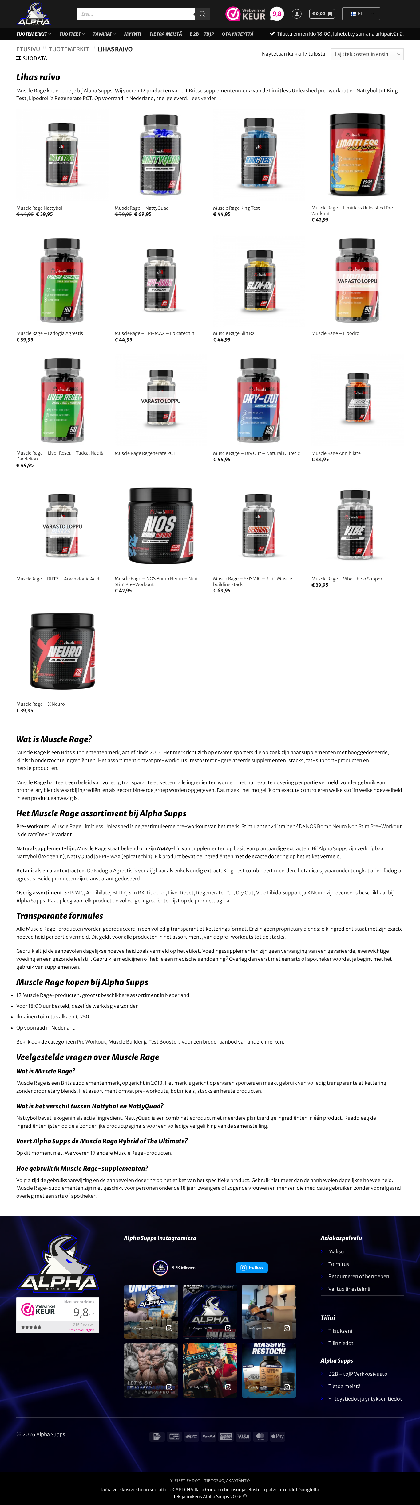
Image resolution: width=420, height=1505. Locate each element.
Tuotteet (70, 34)
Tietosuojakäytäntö (227, 1480)
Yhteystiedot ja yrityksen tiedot (365, 1399)
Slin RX (136, 893)
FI (359, 13)
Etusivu (28, 49)
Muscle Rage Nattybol (39, 208)
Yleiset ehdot (185, 1480)
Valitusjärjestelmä (349, 1289)
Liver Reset (181, 893)
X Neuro (316, 893)
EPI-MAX (110, 856)
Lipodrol (156, 893)
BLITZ (119, 893)
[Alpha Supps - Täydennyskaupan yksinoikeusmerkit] (41, 14)
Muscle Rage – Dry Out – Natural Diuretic (256, 453)
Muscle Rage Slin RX (234, 333)
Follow (256, 1267)
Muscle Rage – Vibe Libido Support (347, 579)
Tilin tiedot (341, 1343)
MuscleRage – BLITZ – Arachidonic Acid (57, 579)
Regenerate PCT (214, 893)
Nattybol (26, 856)
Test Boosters (165, 1042)
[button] (322, 14)
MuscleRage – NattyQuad (142, 208)
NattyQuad (80, 856)
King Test (234, 870)
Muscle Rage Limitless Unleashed (90, 826)
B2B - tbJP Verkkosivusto (357, 1374)
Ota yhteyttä (237, 34)
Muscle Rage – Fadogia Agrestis (49, 333)
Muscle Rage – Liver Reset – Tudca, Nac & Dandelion (59, 456)
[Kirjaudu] (297, 14)
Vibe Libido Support (278, 893)
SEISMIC (74, 893)
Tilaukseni (340, 1331)
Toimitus (338, 1264)
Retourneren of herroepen (358, 1276)
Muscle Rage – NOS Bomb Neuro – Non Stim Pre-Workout (156, 581)
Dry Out (245, 893)
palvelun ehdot (282, 1489)
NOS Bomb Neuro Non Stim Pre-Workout (354, 826)
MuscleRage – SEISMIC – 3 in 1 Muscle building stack (252, 581)
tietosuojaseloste (242, 1489)
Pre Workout (91, 1042)
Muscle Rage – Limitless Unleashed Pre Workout (352, 210)
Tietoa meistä (165, 34)
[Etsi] (202, 14)
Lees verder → (205, 98)
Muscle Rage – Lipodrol (336, 333)
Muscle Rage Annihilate (336, 453)
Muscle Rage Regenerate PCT (145, 453)
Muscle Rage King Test (236, 208)
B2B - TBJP (202, 34)
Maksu (336, 1251)
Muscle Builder (126, 1042)
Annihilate (98, 893)
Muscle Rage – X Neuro (40, 704)
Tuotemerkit (31, 34)
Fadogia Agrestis (113, 870)
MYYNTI (132, 34)
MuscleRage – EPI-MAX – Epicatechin (154, 333)
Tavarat (102, 34)
